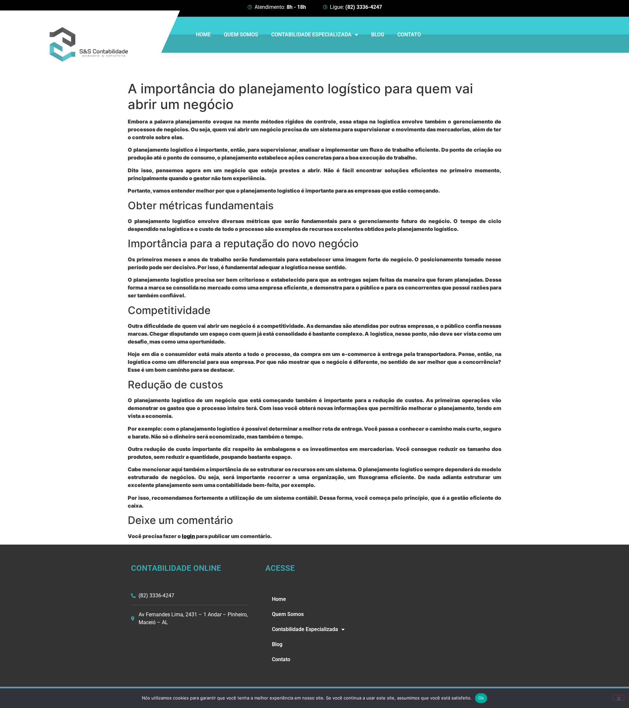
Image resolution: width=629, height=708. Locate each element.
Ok (481, 697)
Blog (377, 34)
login (188, 536)
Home (203, 34)
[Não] (618, 698)
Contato (409, 34)
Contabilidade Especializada (311, 34)
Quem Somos (241, 34)
